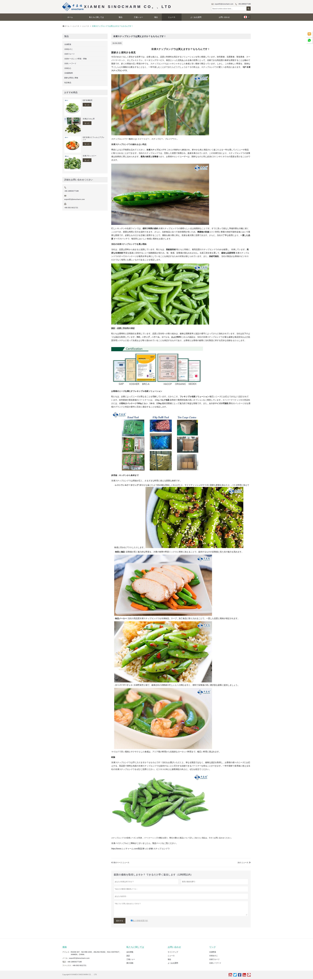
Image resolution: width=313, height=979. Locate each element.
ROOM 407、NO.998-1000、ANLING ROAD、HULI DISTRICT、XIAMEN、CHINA (96, 953)
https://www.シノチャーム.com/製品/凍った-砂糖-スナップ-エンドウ (140, 849)
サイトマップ (173, 952)
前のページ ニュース (120, 862)
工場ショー (138, 17)
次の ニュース (243, 862)
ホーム (70, 17)
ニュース (171, 17)
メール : (65, 958)
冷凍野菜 (67, 44)
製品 (120, 17)
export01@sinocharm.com (224, 4)
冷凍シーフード (70, 63)
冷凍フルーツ (69, 54)
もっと (87, 105)
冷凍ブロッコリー (89, 156)
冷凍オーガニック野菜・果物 (75, 59)
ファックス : (67, 965)
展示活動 (129, 963)
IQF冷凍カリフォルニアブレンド (93, 138)
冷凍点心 (67, 68)
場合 (156, 17)
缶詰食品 (67, 82)
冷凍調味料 (68, 73)
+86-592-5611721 (71, 208)
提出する (119, 921)
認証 (128, 956)
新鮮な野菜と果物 (71, 78)
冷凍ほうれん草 (89, 119)
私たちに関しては (96, 17)
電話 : (64, 962)
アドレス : (66, 952)
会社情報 (129, 952)
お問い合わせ (224, 17)
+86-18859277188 (244, 4)
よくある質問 (195, 17)
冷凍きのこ (68, 49)
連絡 (64, 947)
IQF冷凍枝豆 (87, 100)
